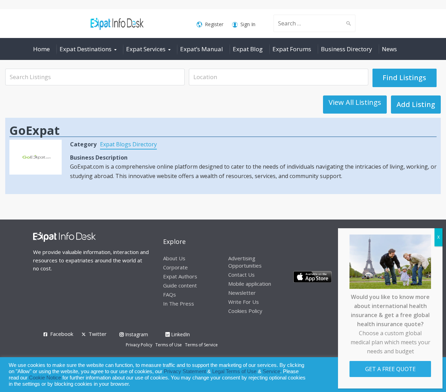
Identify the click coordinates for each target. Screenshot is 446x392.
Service (271, 371)
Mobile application (249, 283)
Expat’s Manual (201, 49)
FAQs (169, 294)
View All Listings (355, 102)
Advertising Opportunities (245, 262)
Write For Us (243, 301)
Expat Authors (180, 276)
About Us (174, 258)
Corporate (175, 267)
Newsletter (242, 292)
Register (214, 24)
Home (41, 49)
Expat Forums (291, 49)
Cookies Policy (245, 310)
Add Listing (416, 104)
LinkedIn (180, 334)
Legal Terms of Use (234, 371)
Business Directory (346, 49)
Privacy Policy (139, 345)
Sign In (247, 24)
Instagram (136, 334)
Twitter (98, 333)
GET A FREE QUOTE (390, 369)
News (389, 49)
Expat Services (146, 49)
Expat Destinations (86, 49)
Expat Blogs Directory (128, 144)
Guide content (180, 285)
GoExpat (34, 130)
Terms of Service (201, 345)
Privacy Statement (185, 371)
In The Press (178, 303)
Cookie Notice (45, 378)
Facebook (61, 333)
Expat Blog (248, 49)
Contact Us (241, 274)
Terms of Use (168, 345)
